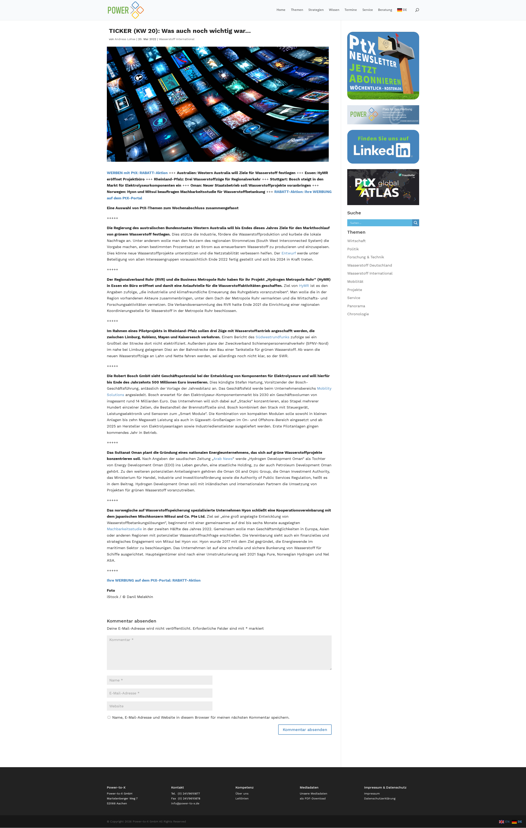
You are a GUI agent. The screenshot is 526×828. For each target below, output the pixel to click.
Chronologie (358, 314)
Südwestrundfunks (272, 337)
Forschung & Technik (365, 257)
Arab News (223, 458)
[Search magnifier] (415, 222)
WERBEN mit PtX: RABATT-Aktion (137, 173)
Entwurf (288, 253)
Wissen (334, 10)
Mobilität (355, 281)
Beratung (385, 10)
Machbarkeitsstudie (124, 529)
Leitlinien (242, 798)
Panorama (356, 306)
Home (281, 10)
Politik (353, 249)
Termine (351, 10)
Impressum (372, 793)
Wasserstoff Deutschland (369, 265)
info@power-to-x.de (185, 803)
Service (367, 10)
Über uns (241, 793)
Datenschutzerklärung (379, 798)
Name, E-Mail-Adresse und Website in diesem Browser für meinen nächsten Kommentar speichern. (201, 717)
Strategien (316, 10)
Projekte (354, 290)
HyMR (304, 285)
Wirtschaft (356, 241)
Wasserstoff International (176, 39)
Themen (297, 10)
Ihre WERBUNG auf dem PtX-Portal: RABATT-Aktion (154, 580)
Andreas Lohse (125, 39)
